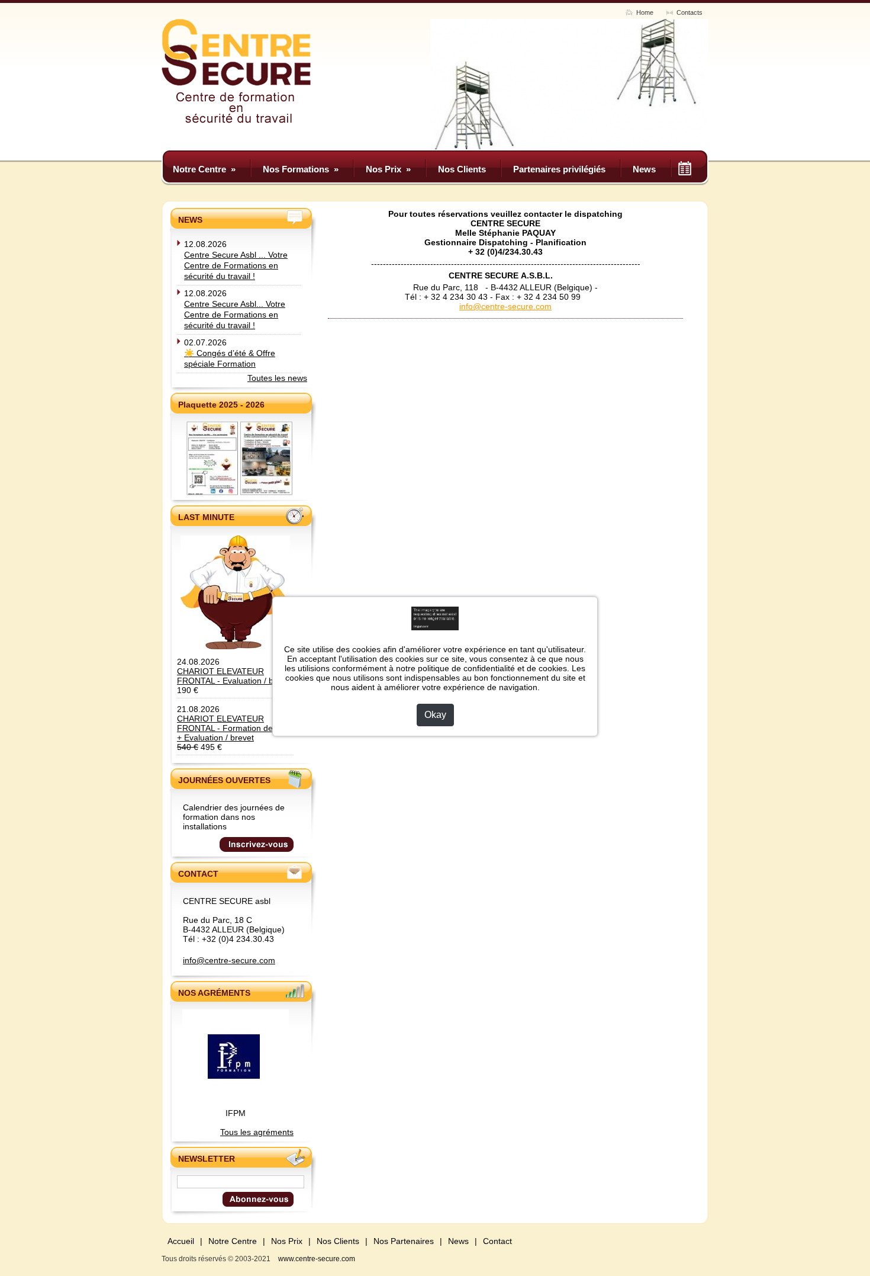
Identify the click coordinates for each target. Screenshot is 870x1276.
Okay (435, 715)
